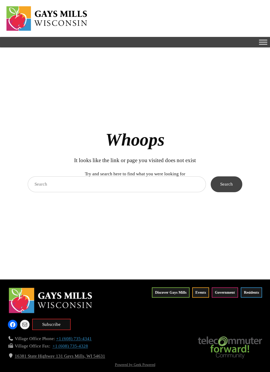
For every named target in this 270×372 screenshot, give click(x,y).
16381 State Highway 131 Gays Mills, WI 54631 (60, 356)
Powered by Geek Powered (135, 365)
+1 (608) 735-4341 (74, 338)
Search (226, 184)
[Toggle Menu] (263, 42)
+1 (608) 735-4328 (70, 346)
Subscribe (51, 324)
